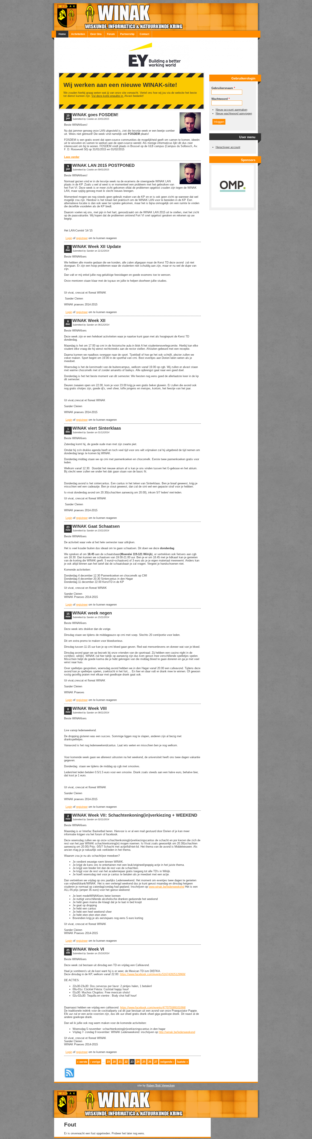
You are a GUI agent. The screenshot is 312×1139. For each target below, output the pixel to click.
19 (108, 1061)
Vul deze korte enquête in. (107, 95)
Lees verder (71, 157)
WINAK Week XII (88, 320)
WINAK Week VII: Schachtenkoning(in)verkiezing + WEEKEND (134, 815)
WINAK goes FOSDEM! (95, 114)
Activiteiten (78, 34)
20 (114, 1061)
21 (120, 1061)
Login (69, 238)
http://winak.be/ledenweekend (177, 1032)
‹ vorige (95, 1061)
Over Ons (96, 34)
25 (143, 1061)
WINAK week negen (92, 613)
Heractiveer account (228, 147)
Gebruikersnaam (223, 88)
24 (137, 1061)
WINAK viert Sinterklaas (96, 428)
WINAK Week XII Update (96, 246)
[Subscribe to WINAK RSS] (69, 1078)
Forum (111, 34)
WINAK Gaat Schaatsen (96, 526)
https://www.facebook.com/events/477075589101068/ (153, 1007)
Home (62, 34)
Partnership (127, 34)
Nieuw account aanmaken (231, 109)
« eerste (82, 1061)
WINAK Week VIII (89, 708)
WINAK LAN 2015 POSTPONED (103, 165)
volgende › (167, 1061)
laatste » (182, 1061)
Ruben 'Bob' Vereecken (160, 1085)
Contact (144, 34)
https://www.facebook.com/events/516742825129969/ (153, 974)
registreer (82, 238)
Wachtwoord (220, 98)
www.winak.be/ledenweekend (166, 886)
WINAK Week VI (88, 949)
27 (155, 1061)
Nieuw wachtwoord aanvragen (234, 113)
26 (149, 1061)
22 (126, 1061)
